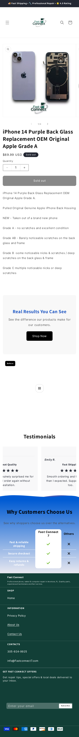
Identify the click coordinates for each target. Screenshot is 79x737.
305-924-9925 (17, 651)
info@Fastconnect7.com (22, 660)
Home (11, 598)
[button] (7, 22)
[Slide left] (31, 124)
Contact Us (14, 633)
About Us (13, 624)
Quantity (8, 160)
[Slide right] (48, 124)
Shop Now (39, 336)
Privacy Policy (16, 615)
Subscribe (65, 706)
